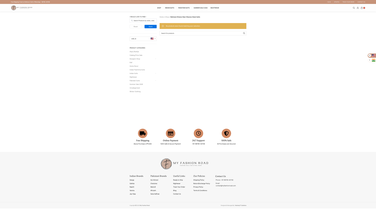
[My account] (358, 8)
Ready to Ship (178, 180)
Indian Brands (136, 176)
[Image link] (184, 164)
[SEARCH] (244, 33)
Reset (136, 26)
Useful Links (179, 176)
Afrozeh (153, 190)
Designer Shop (135, 59)
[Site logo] (21, 8)
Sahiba (132, 183)
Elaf (131, 62)
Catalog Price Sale (136, 55)
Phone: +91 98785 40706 (224, 180)
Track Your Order (179, 187)
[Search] (354, 8)
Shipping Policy (198, 180)
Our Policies (199, 176)
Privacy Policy (198, 187)
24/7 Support (198, 140)
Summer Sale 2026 (136, 84)
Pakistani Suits (135, 81)
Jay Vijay (133, 194)
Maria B (153, 187)
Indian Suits (134, 73)
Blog (174, 190)
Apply (151, 26)
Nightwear (133, 77)
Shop (167, 17)
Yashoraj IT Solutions (240, 205)
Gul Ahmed (154, 180)
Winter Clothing (135, 91)
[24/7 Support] (198, 133)
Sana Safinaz (154, 194)
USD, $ (133, 39)
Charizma (153, 183)
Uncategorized (135, 88)
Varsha (132, 190)
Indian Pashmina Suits (137, 70)
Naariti (132, 187)
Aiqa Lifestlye (134, 52)
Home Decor (134, 66)
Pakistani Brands (158, 176)
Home (162, 17)
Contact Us (177, 194)
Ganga (132, 180)
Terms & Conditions (200, 190)
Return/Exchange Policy (201, 183)
